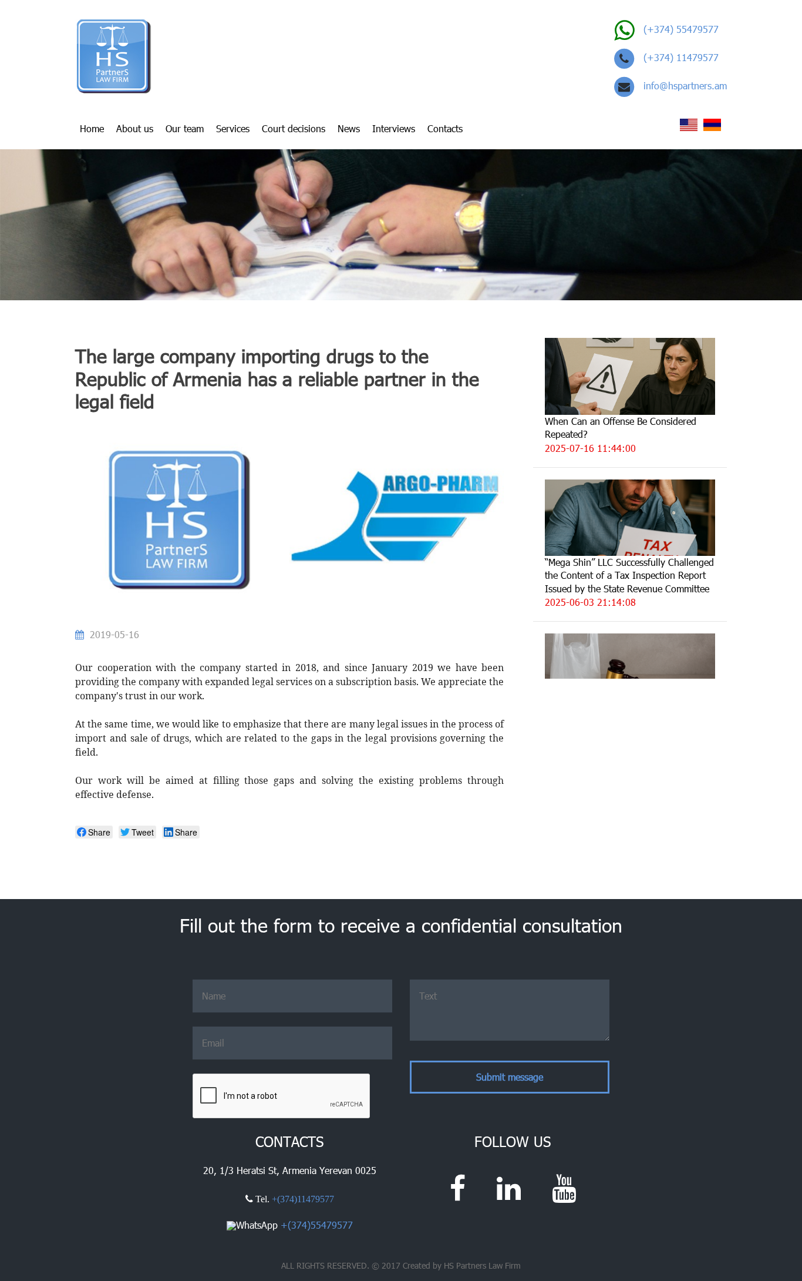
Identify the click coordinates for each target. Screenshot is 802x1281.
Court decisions (293, 128)
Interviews (393, 128)
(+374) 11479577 (681, 57)
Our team (185, 128)
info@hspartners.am (685, 85)
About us (134, 128)
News (349, 128)
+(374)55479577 (317, 1224)
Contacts (445, 128)
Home (92, 128)
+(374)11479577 (303, 1198)
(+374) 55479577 (681, 29)
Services (233, 128)
